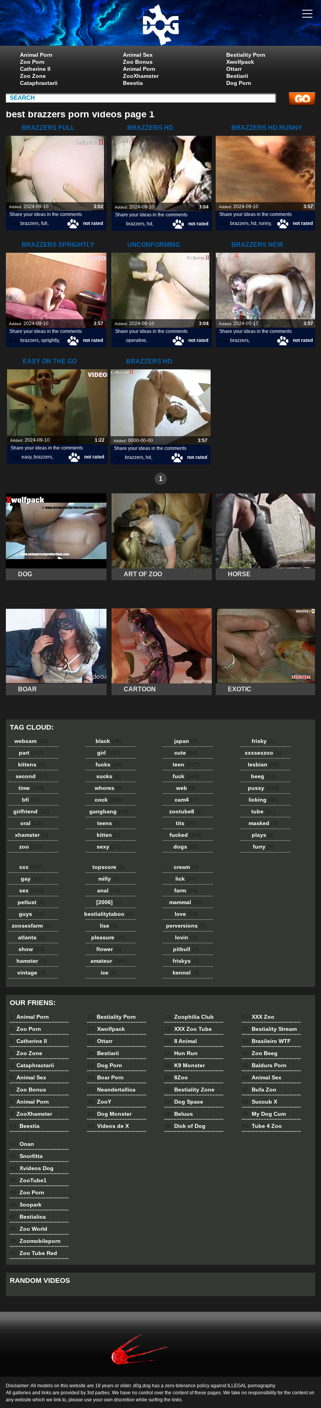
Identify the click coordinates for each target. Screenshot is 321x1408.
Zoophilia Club (189, 1017)
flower (108, 949)
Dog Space (183, 1102)
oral (31, 823)
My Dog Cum (264, 1114)
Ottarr (234, 69)
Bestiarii (237, 76)
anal (108, 890)
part (31, 753)
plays (263, 835)
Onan (22, 1144)
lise (109, 925)
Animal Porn (36, 55)
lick (186, 879)
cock (109, 800)
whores (109, 788)
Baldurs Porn (264, 1065)
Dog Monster (109, 1114)
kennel (186, 972)
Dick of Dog (185, 1126)
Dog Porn (238, 83)
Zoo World (28, 1229)
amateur (108, 961)
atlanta (31, 937)
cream (186, 867)
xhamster (31, 835)
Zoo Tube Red (33, 1253)
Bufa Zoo (259, 1089)
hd (149, 224)
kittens (31, 764)
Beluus (178, 1114)
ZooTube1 (28, 1180)
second (31, 776)
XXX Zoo (258, 1017)
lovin (186, 937)
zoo (31, 846)
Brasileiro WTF (266, 1041)
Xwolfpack (240, 62)
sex (31, 890)
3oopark (25, 1204)
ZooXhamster (141, 76)
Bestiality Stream (269, 1029)
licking (263, 800)
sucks (108, 776)
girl (109, 753)
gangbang (108, 811)
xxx (31, 867)
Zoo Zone (33, 76)
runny (265, 223)
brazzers (29, 223)
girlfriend (31, 811)
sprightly (50, 340)
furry (263, 846)
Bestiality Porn (245, 55)
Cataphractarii (39, 83)
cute (186, 753)
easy (26, 457)
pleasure (108, 937)
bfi (31, 800)
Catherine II (35, 69)
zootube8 (186, 811)
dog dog (160, 24)
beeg (263, 776)
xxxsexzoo (263, 753)
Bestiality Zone (189, 1089)
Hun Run (181, 1053)
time (31, 788)
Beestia (133, 83)
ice (109, 972)
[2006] (108, 902)
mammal (186, 902)
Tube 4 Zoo (262, 1126)
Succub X (259, 1102)
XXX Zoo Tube (188, 1029)
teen (186, 764)
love (186, 914)
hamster (31, 961)
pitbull (186, 949)
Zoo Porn (32, 62)
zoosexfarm (31, 925)
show (31, 949)
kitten (109, 835)
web (186, 788)
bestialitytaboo (108, 914)
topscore (108, 867)
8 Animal (180, 1041)
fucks (109, 764)
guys (31, 914)
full (44, 223)
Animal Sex (138, 55)
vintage (31, 972)
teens (109, 823)
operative (136, 340)
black (109, 741)
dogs (186, 846)
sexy (109, 846)
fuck (186, 776)
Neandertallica (111, 1089)
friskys (186, 961)
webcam (31, 741)
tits (186, 823)
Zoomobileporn (35, 1241)
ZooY (99, 1102)
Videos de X (108, 1126)
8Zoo (176, 1077)
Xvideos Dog (32, 1168)
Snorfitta (26, 1156)
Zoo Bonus (138, 62)
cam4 (186, 800)
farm (186, 890)
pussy (263, 788)
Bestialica (28, 1217)
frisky (263, 741)
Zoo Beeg (260, 1053)
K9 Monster (184, 1065)
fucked (186, 835)
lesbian (263, 764)
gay (31, 879)
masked (263, 823)
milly (108, 879)
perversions (186, 925)
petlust (31, 902)
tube (263, 811)
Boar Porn (105, 1077)
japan (186, 741)
